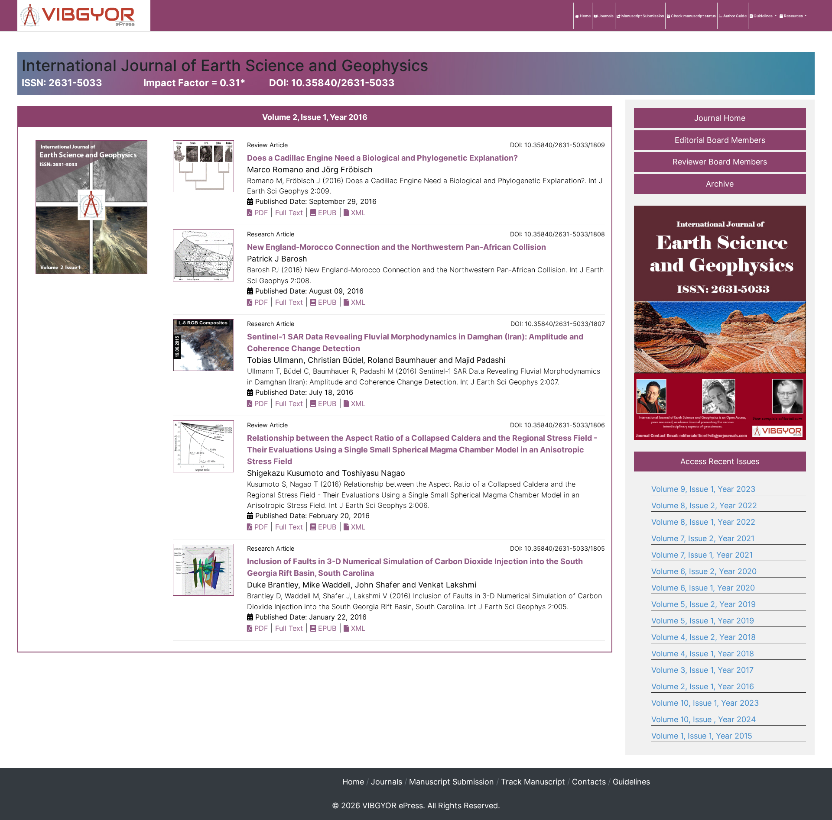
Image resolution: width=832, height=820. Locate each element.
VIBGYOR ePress (392, 805)
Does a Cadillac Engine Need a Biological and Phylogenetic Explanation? (382, 157)
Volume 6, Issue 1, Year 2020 (703, 587)
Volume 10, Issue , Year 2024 (703, 719)
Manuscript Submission (642, 15)
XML (357, 212)
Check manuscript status (693, 15)
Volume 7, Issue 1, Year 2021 (702, 554)
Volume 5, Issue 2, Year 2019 (703, 604)
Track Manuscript (533, 781)
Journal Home (719, 118)
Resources (793, 15)
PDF (260, 212)
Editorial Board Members (720, 140)
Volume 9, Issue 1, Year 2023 (703, 489)
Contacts (589, 781)
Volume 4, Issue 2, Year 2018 (703, 637)
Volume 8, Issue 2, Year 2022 (704, 505)
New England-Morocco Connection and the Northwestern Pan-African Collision (396, 247)
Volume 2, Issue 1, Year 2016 (702, 686)
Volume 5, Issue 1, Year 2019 (702, 620)
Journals (606, 15)
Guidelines (763, 15)
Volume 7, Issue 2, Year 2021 (702, 538)
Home (585, 15)
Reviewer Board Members (720, 161)
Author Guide (734, 15)
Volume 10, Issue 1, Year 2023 (705, 702)
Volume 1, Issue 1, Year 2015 (701, 735)
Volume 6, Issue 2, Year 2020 (704, 571)
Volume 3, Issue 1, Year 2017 (702, 670)
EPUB (326, 212)
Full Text (289, 212)
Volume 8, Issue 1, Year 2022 (703, 521)
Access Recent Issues (719, 461)
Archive (720, 183)
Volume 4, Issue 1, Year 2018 (702, 653)
